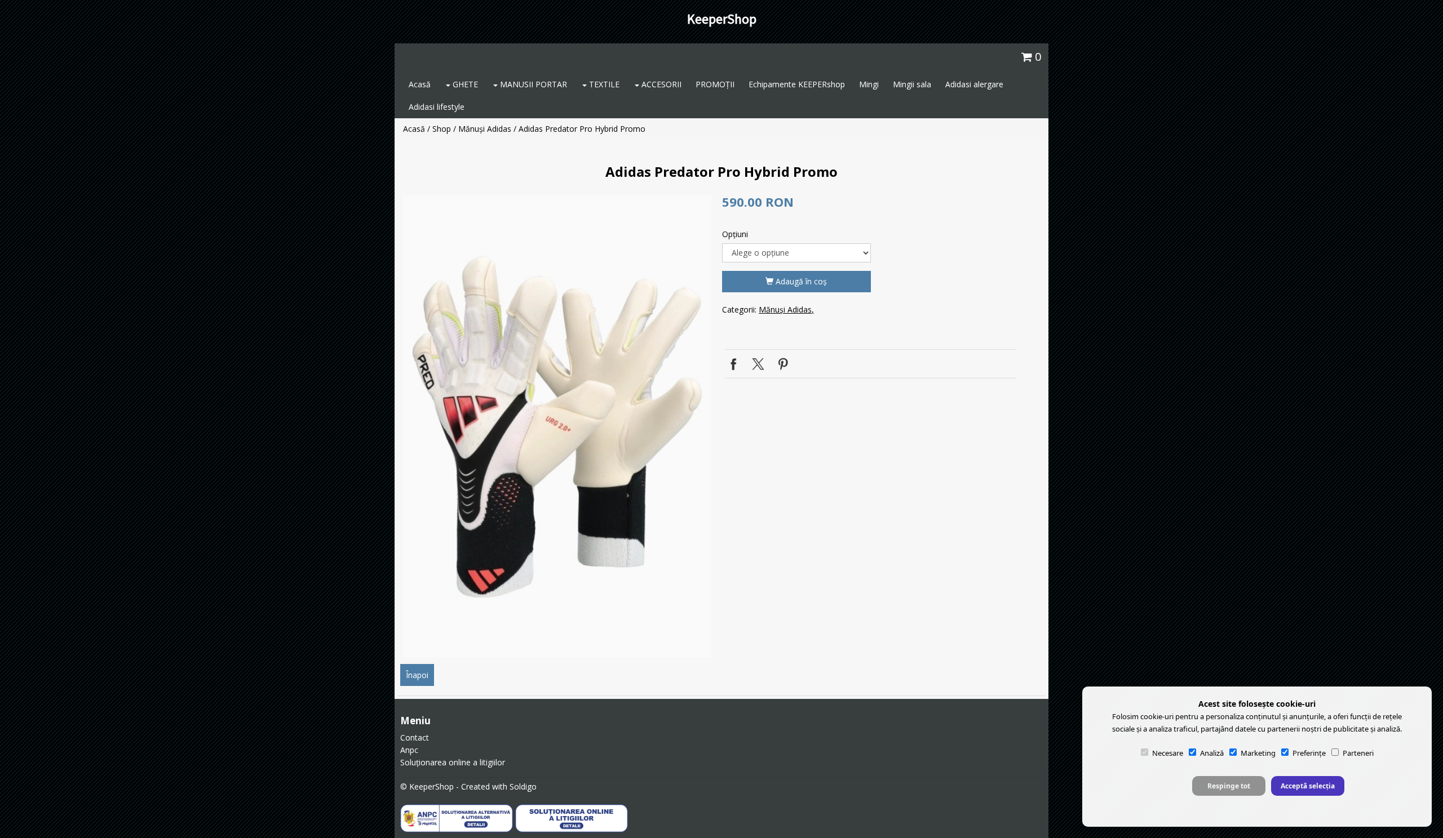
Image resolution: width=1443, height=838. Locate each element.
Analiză (1212, 753)
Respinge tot (1228, 786)
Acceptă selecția (1308, 786)
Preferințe (1309, 753)
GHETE (464, 84)
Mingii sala (912, 84)
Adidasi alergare (974, 84)
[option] (557, 426)
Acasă (420, 84)
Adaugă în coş (800, 281)
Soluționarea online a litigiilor (452, 762)
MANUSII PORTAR (532, 84)
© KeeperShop (427, 786)
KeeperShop (721, 19)
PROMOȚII (715, 84)
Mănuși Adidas (484, 128)
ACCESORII (660, 84)
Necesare (1167, 753)
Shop (441, 128)
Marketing (1258, 753)
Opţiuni (735, 234)
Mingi (869, 84)
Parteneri (1358, 753)
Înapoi (417, 675)
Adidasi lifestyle (436, 106)
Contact (414, 737)
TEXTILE (603, 84)
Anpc (409, 750)
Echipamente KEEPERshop (797, 84)
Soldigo (523, 786)
